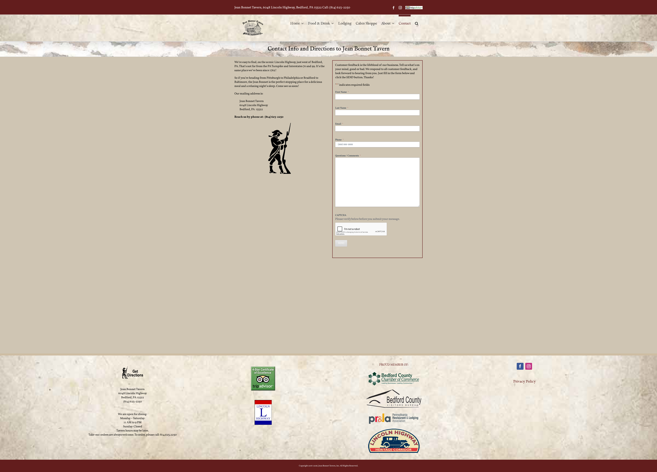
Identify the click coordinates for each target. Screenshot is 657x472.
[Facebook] (520, 366)
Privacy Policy (524, 381)
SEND (341, 243)
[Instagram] (528, 366)
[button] (416, 23)
